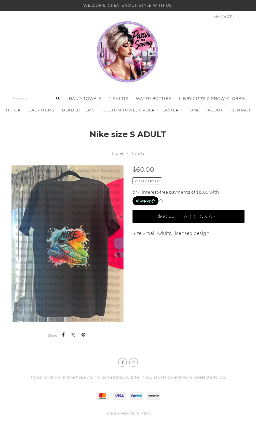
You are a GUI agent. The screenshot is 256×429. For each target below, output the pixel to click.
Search (57, 98)
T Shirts (118, 98)
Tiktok (13, 110)
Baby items (41, 110)
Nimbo (143, 413)
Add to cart (188, 216)
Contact (240, 110)
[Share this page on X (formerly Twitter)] (73, 335)
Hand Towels (85, 98)
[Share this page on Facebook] (63, 335)
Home (193, 110)
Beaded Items (78, 110)
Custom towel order (128, 110)
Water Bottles (154, 98)
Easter (170, 110)
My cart (222, 16)
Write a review (147, 180)
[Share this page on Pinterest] (83, 335)
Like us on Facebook (122, 362)
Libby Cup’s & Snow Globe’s (212, 98)
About (215, 110)
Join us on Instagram (133, 362)
